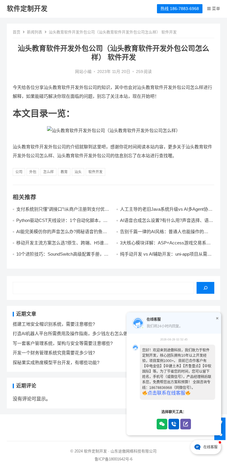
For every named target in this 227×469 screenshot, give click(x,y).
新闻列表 (34, 32)
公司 (18, 172)
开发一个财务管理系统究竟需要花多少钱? (54, 352)
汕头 (78, 172)
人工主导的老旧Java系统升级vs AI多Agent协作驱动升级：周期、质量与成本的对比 (166, 212)
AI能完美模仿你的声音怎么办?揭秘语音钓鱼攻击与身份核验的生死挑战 (61, 234)
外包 (32, 172)
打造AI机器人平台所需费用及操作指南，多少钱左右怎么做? (71, 333)
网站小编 (83, 71)
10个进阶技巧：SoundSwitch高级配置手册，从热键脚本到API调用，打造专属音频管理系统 (62, 256)
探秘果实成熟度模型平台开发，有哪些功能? (56, 362)
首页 (16, 32)
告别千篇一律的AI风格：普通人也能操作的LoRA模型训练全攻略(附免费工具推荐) (162, 234)
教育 (64, 172)
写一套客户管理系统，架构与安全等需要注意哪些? (63, 343)
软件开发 (95, 172)
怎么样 (48, 172)
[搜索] (205, 288)
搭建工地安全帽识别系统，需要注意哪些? (54, 324)
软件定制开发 (27, 8)
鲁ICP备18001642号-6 (113, 459)
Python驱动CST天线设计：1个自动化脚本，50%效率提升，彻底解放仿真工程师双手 (59, 223)
